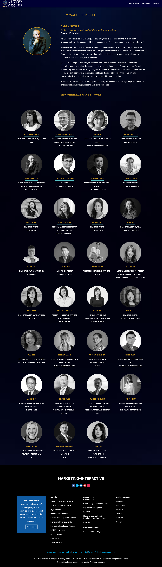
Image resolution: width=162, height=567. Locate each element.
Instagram (120, 505)
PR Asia (86, 522)
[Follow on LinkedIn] (81, 485)
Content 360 (88, 499)
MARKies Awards (57, 530)
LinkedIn (119, 509)
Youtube (119, 518)
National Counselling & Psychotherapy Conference (94, 517)
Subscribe (31, 527)
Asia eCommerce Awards (61, 505)
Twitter (119, 514)
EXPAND (86, 512)
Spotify (119, 522)
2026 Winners (146, 3)
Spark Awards (56, 542)
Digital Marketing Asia (92, 508)
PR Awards (55, 538)
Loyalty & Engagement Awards (63, 518)
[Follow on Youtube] (84, 485)
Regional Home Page (92, 531)
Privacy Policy (94, 552)
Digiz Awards (55, 509)
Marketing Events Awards (61, 522)
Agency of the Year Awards (61, 501)
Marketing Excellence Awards (62, 526)
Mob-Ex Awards (56, 534)
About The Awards (133, 3)
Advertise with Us (79, 552)
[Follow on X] (77, 485)
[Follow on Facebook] (73, 485)
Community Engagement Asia (95, 503)
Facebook (120, 501)
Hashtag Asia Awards (59, 514)
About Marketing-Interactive (59, 552)
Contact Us (156, 3)
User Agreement (108, 552)
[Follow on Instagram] (88, 485)
